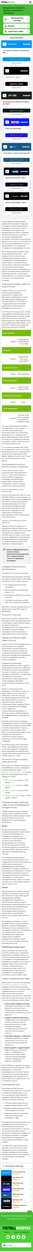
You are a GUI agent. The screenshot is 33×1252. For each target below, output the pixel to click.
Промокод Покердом (12, 796)
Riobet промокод (11, 790)
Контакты (7, 1232)
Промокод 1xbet (10, 780)
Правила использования (21, 1232)
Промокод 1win (10, 785)
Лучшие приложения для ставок (13, 985)
